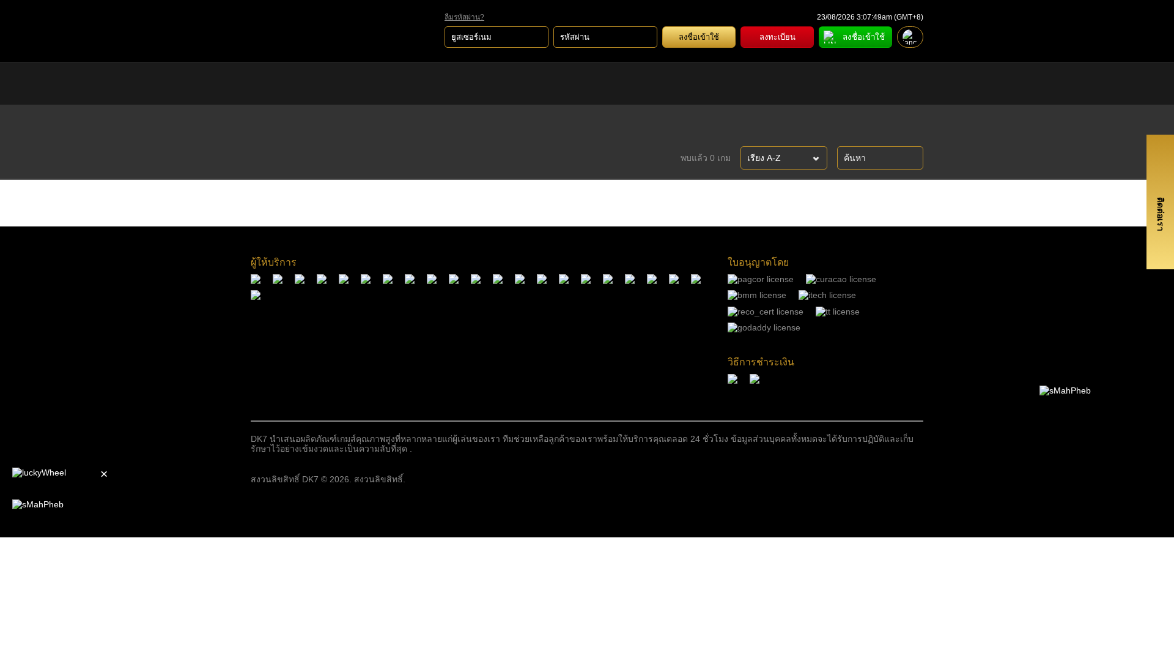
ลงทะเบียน (777, 37)
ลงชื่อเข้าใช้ (699, 37)
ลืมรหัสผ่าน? (464, 17)
